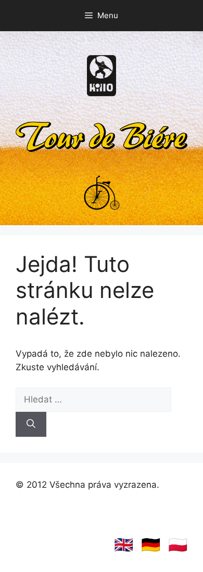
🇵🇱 (177, 544)
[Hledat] (31, 424)
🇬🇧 (123, 544)
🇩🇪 (150, 544)
